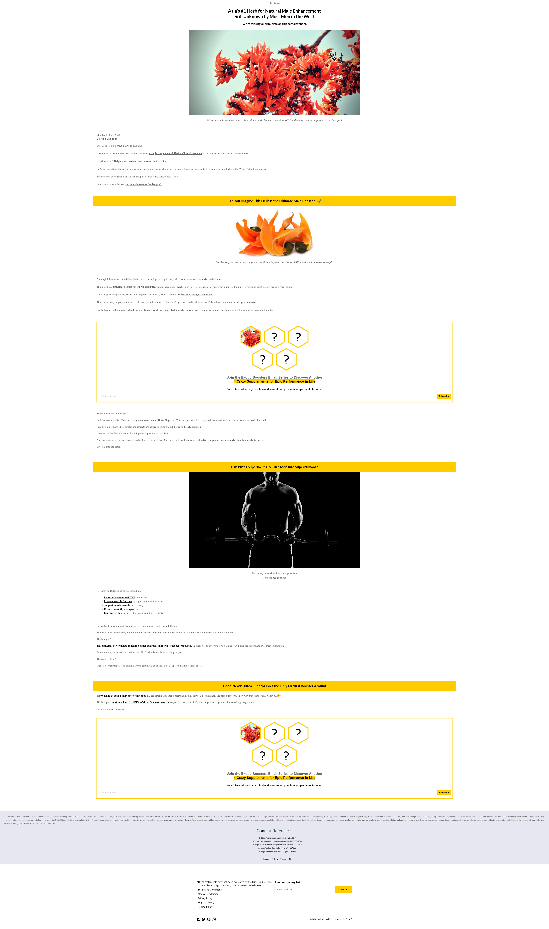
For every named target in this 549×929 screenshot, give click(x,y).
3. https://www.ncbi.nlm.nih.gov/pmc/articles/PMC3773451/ (277, 845)
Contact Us (286, 858)
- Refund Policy (204, 906)
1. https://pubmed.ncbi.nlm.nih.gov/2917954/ (277, 838)
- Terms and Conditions (209, 889)
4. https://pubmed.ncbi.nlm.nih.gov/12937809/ (277, 848)
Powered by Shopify (343, 919)
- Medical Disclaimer (207, 894)
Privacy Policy (270, 858)
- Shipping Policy (205, 902)
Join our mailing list (287, 882)
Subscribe (443, 396)
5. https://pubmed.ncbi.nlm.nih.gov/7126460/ (277, 852)
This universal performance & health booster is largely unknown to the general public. (144, 645)
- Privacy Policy (204, 898)
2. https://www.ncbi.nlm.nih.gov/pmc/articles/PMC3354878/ (277, 841)
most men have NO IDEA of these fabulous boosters (140, 702)
